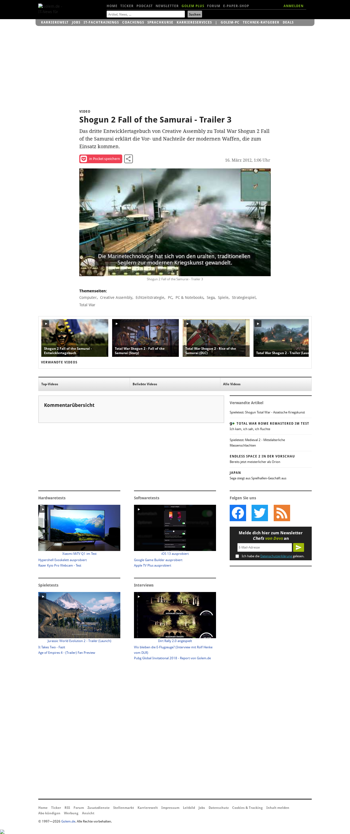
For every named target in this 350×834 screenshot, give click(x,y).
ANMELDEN (294, 6)
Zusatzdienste (99, 808)
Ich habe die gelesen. (273, 556)
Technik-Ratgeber (261, 22)
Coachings (133, 22)
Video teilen (128, 158)
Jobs (76, 22)
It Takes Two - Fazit (51, 647)
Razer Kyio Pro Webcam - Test (59, 565)
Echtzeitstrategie (150, 297)
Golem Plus (193, 6)
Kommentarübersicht (69, 405)
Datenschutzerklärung (276, 556)
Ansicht (88, 813)
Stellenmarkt (123, 808)
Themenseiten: (93, 291)
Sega (211, 297)
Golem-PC (230, 22)
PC (170, 297)
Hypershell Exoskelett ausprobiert (62, 560)
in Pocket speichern (104, 159)
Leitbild (189, 808)
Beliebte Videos (145, 384)
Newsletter (167, 6)
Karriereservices (194, 22)
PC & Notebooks (189, 297)
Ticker (127, 6)
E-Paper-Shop (236, 6)
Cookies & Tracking (247, 808)
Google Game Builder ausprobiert (158, 560)
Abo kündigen (49, 813)
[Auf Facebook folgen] (238, 513)
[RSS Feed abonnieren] (281, 513)
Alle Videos (232, 384)
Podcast (144, 6)
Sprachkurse (160, 22)
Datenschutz (219, 808)
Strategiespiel (244, 297)
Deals (288, 22)
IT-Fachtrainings (101, 22)
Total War (87, 305)
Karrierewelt (55, 22)
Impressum (170, 808)
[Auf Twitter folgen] (260, 513)
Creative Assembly (116, 297)
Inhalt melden (277, 808)
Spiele (223, 297)
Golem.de (68, 821)
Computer (88, 297)
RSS (67, 808)
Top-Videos (49, 384)
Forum (213, 6)
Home (112, 6)
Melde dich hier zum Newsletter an (271, 535)
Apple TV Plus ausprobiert (152, 565)
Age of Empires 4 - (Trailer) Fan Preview (66, 653)
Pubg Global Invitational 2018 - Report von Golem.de (172, 658)
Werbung (71, 813)
